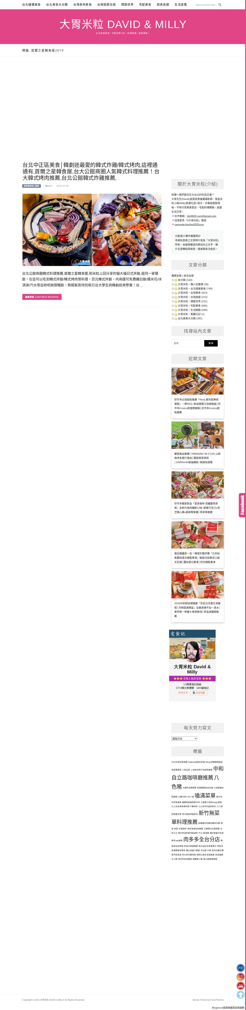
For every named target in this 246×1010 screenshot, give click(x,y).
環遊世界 (127, 4)
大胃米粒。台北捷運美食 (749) (195, 288)
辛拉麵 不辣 (206, 850)
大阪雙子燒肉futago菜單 (211, 802)
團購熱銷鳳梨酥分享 (191, 802)
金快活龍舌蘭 (218, 850)
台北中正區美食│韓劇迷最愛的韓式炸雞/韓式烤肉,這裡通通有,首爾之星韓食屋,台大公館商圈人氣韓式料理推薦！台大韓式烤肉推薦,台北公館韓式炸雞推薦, (91, 171)
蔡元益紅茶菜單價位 (207, 846)
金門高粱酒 (176, 855)
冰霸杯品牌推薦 (189, 788)
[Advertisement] (92, 113)
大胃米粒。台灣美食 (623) (192, 292)
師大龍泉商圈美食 (190, 814)
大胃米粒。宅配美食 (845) (192, 305)
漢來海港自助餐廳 (195, 829)
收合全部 (189, 275)
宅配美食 (145, 4)
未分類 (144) (185, 279)
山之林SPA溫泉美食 (207, 806)
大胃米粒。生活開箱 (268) (192, 309)
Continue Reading (47, 297)
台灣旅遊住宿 (106, 4)
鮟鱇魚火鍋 (198, 859)
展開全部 (176, 275)
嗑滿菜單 (205, 795)
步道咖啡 (183, 829)
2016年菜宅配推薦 (179, 762)
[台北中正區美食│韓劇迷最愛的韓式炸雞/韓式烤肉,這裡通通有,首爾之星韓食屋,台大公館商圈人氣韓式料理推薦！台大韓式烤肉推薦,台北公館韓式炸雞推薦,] (92, 229)
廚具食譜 (163, 4)
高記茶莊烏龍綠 (185, 859)
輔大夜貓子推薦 (193, 850)
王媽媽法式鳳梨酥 (212, 829)
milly (48, 186)
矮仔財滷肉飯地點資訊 (188, 833)
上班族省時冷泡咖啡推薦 (202, 770)
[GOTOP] (240, 994)
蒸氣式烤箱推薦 (191, 846)
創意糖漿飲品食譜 (205, 788)
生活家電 (181, 4)
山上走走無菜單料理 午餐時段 (184, 806)
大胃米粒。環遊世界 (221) (192, 301)
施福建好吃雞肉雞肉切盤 (209, 823)
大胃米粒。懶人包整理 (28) (193, 284)
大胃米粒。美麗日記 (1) (191, 314)
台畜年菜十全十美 (186, 797)
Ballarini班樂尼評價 (196, 762)
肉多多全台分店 (201, 839)
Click (242, 505)
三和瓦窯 (186, 770)
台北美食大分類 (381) (190, 318)
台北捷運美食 (31, 4)
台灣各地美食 (82, 4)
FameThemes (217, 1000)
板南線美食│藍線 (31, 186)
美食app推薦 (177, 840)
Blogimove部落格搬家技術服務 (228, 1007)
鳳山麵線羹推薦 (210, 859)
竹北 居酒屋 (204, 833)
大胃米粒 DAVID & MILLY (123, 24)
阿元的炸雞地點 (189, 855)
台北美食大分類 (57, 4)
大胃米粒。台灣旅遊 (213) (192, 297)
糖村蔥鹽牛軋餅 (217, 833)
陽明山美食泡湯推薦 (205, 855)
